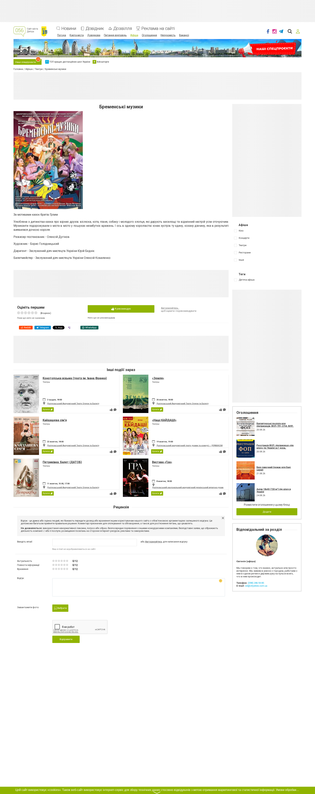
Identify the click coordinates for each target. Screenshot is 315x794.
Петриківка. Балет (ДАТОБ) (62, 462)
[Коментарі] (115, 409)
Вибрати (62, 608)
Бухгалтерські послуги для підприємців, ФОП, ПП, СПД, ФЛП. (275, 424)
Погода (61, 35)
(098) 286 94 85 (256, 583)
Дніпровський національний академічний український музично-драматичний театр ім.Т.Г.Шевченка (203, 487)
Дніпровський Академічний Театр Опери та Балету (73, 403)
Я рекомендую (122, 308)
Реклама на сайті (158, 28)
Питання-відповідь (115, 35)
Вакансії (184, 35)
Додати (267, 511)
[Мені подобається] (111, 409)
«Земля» (158, 378)
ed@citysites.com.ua (256, 585)
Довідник (95, 28)
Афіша (134, 35)
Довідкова (93, 35)
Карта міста (77, 35)
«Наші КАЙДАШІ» (164, 420)
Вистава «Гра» (162, 462)
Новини (68, 28)
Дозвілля (122, 28)
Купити (46, 409)
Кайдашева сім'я (55, 420)
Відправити (66, 639)
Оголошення (149, 35)
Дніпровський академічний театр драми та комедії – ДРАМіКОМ (189, 445)
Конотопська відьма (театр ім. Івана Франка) (75, 378)
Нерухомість (168, 35)
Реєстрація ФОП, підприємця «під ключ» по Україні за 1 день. (275, 446)
